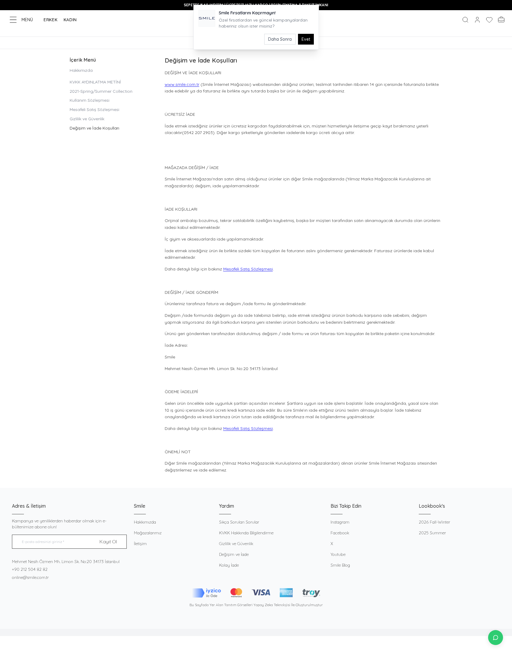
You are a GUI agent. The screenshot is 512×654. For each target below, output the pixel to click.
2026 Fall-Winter (434, 522)
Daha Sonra (280, 39)
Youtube (338, 554)
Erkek (51, 19)
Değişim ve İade (234, 554)
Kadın (70, 19)
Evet (306, 39)
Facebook (340, 533)
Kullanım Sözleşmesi (89, 100)
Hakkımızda (81, 70)
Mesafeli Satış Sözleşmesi (94, 109)
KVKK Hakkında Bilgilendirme (246, 533)
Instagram (340, 522)
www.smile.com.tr (182, 84)
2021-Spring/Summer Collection (101, 91)
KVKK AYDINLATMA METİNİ (95, 82)
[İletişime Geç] (495, 637)
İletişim (140, 543)
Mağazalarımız (148, 533)
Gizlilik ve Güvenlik (87, 118)
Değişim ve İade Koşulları (94, 128)
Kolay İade (229, 565)
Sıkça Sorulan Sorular (239, 522)
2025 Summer (432, 533)
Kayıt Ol (108, 542)
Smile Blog (340, 565)
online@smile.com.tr (30, 577)
